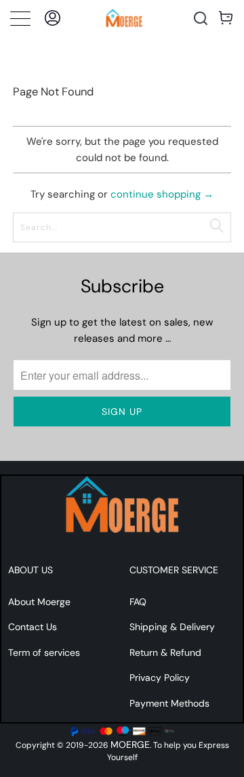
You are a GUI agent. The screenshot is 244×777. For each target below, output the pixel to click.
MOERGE (130, 744)
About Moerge (39, 602)
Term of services (44, 652)
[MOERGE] (124, 18)
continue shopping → (162, 194)
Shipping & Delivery (172, 627)
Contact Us (32, 627)
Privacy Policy (159, 677)
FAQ (137, 602)
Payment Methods (169, 703)
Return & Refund (165, 652)
